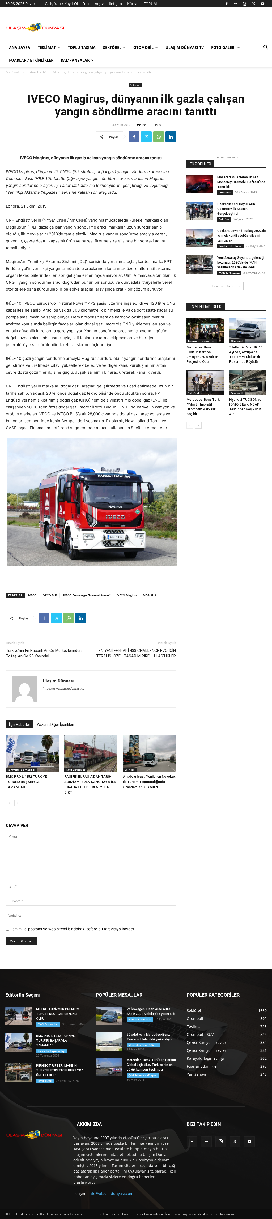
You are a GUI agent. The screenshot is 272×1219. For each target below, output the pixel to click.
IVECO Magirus (127, 595)
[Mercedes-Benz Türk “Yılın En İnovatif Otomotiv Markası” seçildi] (205, 382)
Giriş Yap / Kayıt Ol (61, 3)
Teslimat (47, 47)
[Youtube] (263, 3)
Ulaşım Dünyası (58, 680)
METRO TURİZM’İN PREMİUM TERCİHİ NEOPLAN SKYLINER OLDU (57, 1013)
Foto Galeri (223, 47)
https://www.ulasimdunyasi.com (65, 688)
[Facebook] (227, 3)
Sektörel (112, 47)
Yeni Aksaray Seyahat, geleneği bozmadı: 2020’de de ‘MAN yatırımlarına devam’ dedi (240, 262)
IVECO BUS (49, 595)
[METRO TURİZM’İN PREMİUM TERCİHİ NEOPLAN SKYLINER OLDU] (18, 1016)
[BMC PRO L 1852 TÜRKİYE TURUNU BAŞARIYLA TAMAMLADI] (32, 753)
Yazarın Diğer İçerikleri (55, 724)
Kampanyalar (75, 60)
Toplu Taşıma (82, 47)
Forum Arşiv (93, 3)
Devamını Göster (224, 286)
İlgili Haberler (19, 724)
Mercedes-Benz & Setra (143, 1045)
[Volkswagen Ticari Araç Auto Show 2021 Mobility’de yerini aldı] (109, 1016)
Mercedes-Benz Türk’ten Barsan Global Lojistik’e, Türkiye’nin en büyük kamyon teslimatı (151, 1064)
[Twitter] (254, 3)
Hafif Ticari (45, 1081)
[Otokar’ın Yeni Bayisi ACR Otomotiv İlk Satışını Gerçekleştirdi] (199, 211)
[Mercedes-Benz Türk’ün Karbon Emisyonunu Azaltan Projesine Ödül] (205, 330)
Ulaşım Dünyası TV (184, 47)
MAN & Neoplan (229, 273)
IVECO (32, 595)
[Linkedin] (170, 136)
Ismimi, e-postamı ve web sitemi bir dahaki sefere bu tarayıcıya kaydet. (73, 929)
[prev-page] (9, 803)
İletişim (115, 3)
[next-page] (17, 803)
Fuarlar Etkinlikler (230, 246)
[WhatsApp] (158, 136)
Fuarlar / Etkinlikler (31, 60)
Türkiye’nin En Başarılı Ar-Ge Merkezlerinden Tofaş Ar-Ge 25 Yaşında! (44, 653)
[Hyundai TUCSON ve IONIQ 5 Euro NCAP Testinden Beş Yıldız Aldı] (247, 382)
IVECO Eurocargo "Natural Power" (87, 595)
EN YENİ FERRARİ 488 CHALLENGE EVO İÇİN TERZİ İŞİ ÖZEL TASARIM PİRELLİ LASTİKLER (136, 653)
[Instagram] (245, 3)
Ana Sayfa (19, 47)
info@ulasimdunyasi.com (110, 1193)
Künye (132, 3)
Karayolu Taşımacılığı (21, 770)
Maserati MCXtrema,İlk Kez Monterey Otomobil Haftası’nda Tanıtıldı (241, 182)
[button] (265, 47)
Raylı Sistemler (75, 770)
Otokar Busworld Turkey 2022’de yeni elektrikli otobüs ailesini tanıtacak (241, 235)
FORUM (150, 3)
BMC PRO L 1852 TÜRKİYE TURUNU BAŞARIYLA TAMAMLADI (26, 781)
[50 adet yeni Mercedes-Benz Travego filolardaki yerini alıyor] (109, 1041)
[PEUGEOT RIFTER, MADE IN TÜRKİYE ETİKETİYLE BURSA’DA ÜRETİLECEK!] (18, 1072)
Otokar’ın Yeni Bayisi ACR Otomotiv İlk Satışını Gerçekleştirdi (236, 209)
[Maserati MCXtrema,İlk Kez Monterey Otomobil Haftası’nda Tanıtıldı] (199, 184)
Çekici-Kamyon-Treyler (142, 1075)
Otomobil (143, 47)
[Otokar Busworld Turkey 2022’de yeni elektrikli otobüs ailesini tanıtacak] (199, 238)
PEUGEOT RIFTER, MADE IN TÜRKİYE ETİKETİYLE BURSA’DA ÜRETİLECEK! (59, 1070)
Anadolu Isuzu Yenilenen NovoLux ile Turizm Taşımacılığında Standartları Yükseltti (149, 781)
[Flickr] (236, 3)
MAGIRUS (149, 595)
